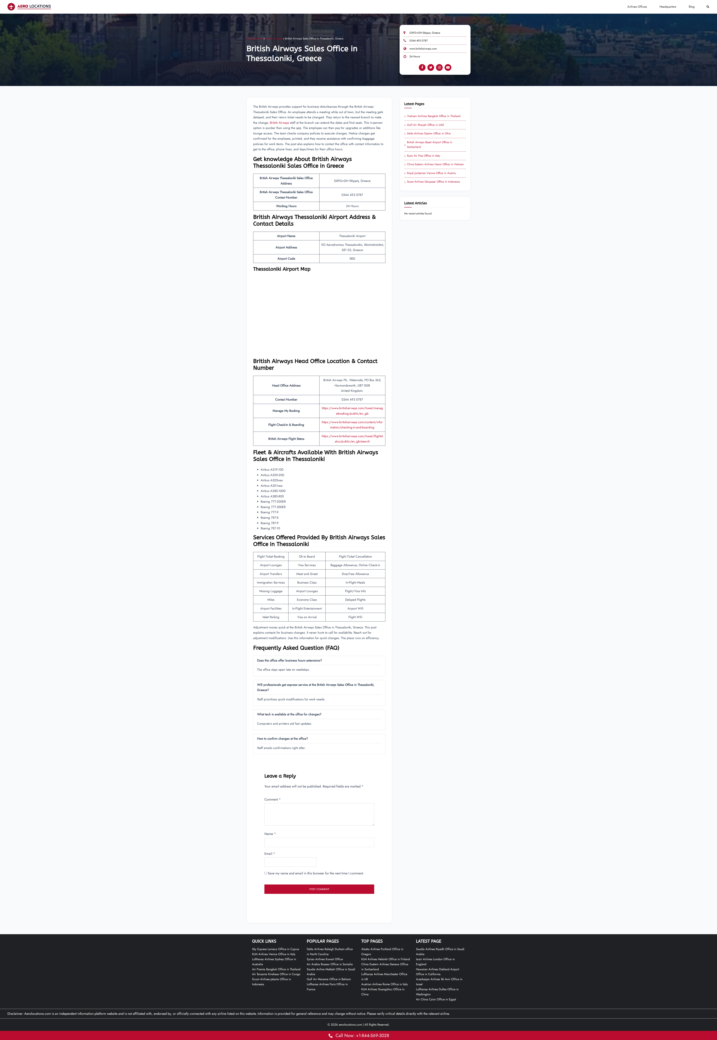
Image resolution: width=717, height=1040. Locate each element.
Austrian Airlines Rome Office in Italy (384, 984)
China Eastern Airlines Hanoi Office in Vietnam (434, 164)
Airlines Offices (637, 6)
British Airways (274, 38)
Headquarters (667, 6)
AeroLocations (254, 38)
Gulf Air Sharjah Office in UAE (424, 125)
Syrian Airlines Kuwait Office (325, 959)
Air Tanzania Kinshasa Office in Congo (276, 974)
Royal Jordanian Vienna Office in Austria (430, 173)
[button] (708, 6)
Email (269, 853)
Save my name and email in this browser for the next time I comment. (316, 873)
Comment (272, 799)
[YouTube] (448, 67)
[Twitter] (430, 67)
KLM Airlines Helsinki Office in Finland (385, 959)
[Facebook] (422, 67)
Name (270, 833)
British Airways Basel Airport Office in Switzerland (428, 144)
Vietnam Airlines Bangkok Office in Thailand (432, 116)
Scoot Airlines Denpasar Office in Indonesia (432, 181)
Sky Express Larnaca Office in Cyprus (275, 949)
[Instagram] (439, 67)
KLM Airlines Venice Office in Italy (273, 954)
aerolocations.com (350, 1024)
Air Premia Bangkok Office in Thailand (276, 969)
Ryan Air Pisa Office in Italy (422, 155)
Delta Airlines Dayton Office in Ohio (427, 133)
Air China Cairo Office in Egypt (436, 999)
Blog (692, 6)
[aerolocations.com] (29, 6)
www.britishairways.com (423, 48)
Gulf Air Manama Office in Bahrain (329, 979)
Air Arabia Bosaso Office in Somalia (330, 964)
